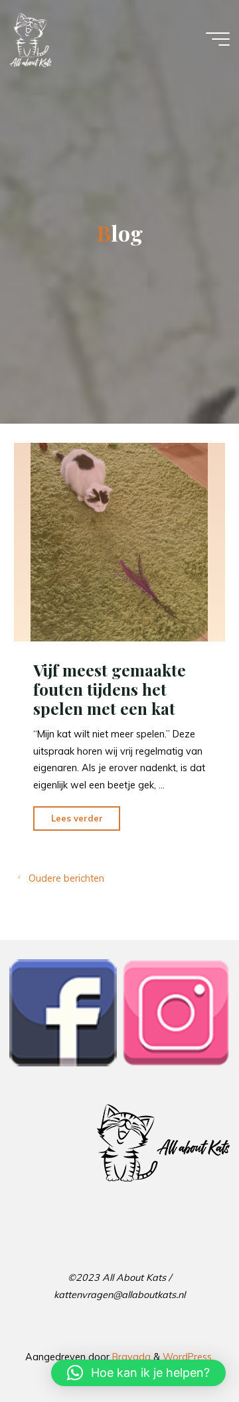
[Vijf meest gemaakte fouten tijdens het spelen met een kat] (119, 542)
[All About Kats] (30, 39)
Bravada (130, 1357)
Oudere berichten (66, 878)
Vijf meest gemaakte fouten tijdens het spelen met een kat (109, 689)
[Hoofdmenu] (218, 39)
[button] (138, 1373)
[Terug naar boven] (187, 1350)
